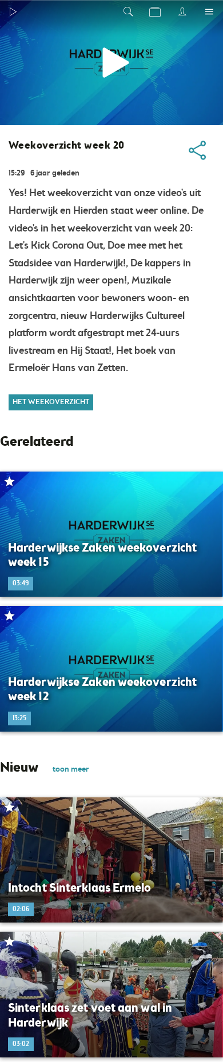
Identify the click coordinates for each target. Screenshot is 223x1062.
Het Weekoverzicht (51, 402)
